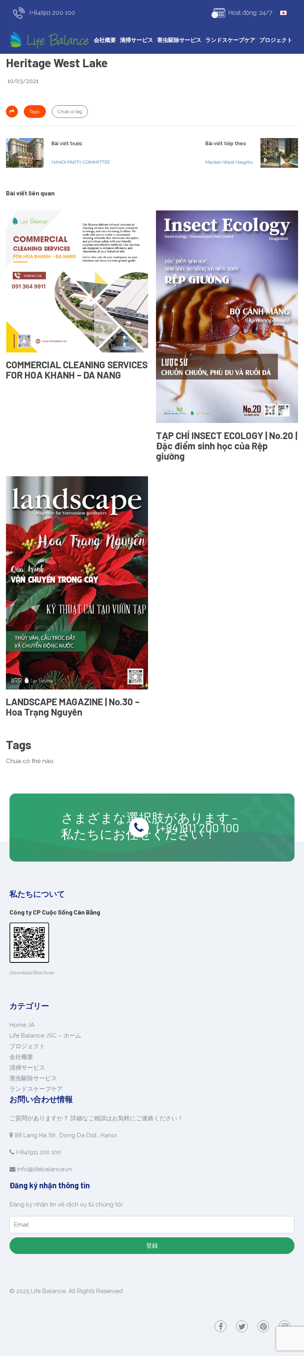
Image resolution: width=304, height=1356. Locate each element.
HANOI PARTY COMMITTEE (80, 162)
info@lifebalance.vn (44, 1169)
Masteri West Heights (229, 162)
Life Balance (48, 1291)
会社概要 (105, 40)
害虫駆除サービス (179, 40)
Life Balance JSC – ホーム (45, 1035)
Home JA (22, 1024)
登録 (152, 1245)
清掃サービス (136, 40)
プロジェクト (276, 40)
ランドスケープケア (230, 40)
